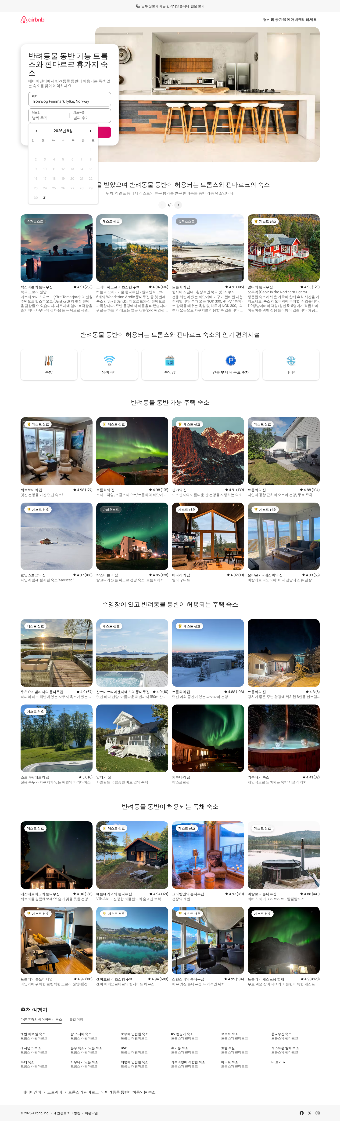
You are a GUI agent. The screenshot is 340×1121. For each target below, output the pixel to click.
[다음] (178, 205)
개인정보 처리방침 (67, 1113)
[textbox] (49, 117)
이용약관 (91, 1113)
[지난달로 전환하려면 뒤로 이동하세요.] (36, 131)
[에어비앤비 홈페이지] (32, 19)
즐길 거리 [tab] (76, 1019)
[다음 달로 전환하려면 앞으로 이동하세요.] (90, 131)
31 (45, 198)
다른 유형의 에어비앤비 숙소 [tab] (41, 1019)
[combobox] (69, 101)
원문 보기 (197, 6)
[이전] (162, 205)
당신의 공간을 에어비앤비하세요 (290, 19)
